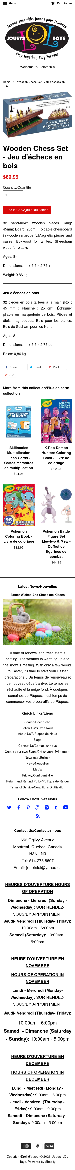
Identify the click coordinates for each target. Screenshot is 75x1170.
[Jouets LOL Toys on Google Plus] (37, 808)
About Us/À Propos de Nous (37, 733)
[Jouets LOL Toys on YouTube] (65, 808)
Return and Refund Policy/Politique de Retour (37, 781)
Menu (12, 3)
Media (37, 769)
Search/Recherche (37, 722)
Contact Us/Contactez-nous (37, 745)
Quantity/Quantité (17, 187)
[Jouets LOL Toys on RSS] (37, 816)
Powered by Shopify (42, 1161)
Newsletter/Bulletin (37, 757)
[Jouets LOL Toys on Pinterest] (28, 808)
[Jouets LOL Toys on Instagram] (47, 808)
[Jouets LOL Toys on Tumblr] (56, 808)
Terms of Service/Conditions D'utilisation (37, 787)
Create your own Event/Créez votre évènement (37, 751)
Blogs (37, 739)
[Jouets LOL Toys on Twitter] (9, 808)
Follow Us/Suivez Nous (37, 728)
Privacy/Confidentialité (37, 775)
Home (6, 82)
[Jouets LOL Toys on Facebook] (18, 808)
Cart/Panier (64, 3)
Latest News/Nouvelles (37, 586)
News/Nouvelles (37, 763)
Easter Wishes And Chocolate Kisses (37, 595)
